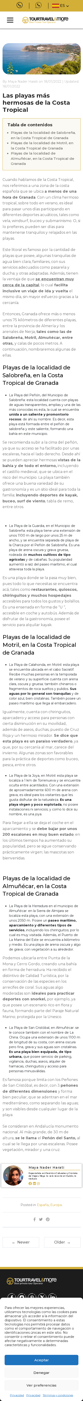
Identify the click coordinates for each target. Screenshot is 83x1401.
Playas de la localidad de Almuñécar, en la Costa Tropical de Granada (42, 158)
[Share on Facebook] (34, 1219)
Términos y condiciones (58, 1395)
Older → (62, 1242)
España (43, 1205)
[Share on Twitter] (41, 1219)
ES (62, 5)
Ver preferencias (41, 1385)
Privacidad (17, 1395)
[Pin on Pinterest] (48, 1219)
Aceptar (41, 1360)
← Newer (21, 1242)
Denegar (41, 1372)
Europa (56, 1205)
